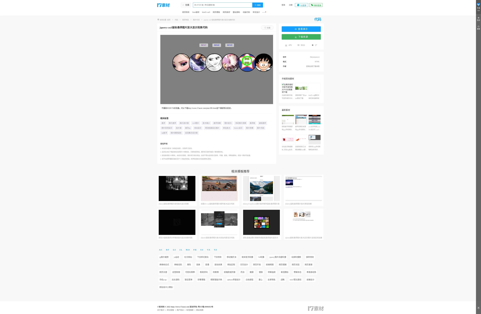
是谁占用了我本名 (313, 66)
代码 (176, 20)
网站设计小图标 (166, 287)
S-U (201, 250)
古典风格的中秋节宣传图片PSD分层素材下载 (287, 97)
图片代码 (196, 20)
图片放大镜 (184, 123)
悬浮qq (188, 128)
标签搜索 (190, 310)
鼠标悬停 (262, 123)
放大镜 (178, 128)
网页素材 (226, 12)
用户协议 (180, 310)
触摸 (252, 272)
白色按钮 (249, 280)
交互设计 (244, 265)
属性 (189, 265)
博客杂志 (297, 272)
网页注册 (163, 272)
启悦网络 (176, 272)
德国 (261, 272)
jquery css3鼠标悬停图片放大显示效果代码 (219, 20)
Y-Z (215, 250)
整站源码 (236, 12)
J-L (180, 250)
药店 (242, 272)
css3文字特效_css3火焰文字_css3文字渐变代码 (314, 128)
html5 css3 (206, 12)
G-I (174, 250)
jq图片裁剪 (164, 257)
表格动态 (178, 265)
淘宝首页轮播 (247, 257)
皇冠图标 (284, 272)
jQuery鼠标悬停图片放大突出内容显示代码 (217, 238)
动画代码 (246, 12)
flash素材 (195, 12)
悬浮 (163, 123)
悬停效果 (217, 123)
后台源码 (175, 280)
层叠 (207, 265)
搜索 (258, 5)
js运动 (176, 257)
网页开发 (257, 265)
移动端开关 (231, 257)
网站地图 (199, 310)
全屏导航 (271, 280)
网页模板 (216, 12)
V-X (208, 250)
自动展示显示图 (191, 133)
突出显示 (197, 128)
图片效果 (249, 128)
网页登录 (308, 265)
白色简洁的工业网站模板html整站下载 (301, 148)
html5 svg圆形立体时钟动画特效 (314, 96)
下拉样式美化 (203, 257)
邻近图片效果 (240, 123)
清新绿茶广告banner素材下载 (301, 96)
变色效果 (218, 265)
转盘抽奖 (272, 272)
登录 (283, 5)
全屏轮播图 (296, 257)
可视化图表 (190, 272)
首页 (168, 20)
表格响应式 (164, 265)
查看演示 (303, 29)
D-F (167, 250)
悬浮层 (252, 123)
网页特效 (185, 12)
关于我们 (160, 310)
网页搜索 (283, 265)
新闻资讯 (204, 272)
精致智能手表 (216, 280)
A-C (160, 250)
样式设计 (256, 12)
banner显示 (238, 128)
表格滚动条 (311, 272)
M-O (188, 250)
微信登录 (316, 5)
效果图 (216, 272)
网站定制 (231, 265)
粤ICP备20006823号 (205, 307)
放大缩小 (206, 123)
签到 (478, 20)
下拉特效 (218, 257)
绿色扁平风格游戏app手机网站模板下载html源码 (287, 128)
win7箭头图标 (295, 280)
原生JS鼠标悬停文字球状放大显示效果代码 (175, 238)
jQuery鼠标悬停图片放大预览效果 (298, 204)
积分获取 (170, 310)
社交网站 (188, 257)
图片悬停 (172, 123)
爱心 (260, 280)
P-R (195, 250)
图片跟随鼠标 (176, 133)
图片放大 (228, 123)
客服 (478, 29)
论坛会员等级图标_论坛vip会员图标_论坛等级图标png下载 (288, 148)
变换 (198, 265)
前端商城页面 (229, 272)
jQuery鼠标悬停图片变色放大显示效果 (174, 204)
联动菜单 (188, 280)
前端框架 (270, 265)
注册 (290, 5)
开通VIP (478, 9)
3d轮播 (261, 257)
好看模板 (201, 280)
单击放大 (226, 128)
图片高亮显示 (167, 128)
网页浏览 (295, 265)
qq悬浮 (164, 133)
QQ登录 (301, 5)
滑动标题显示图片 (212, 128)
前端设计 (310, 280)
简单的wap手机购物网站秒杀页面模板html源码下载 (314, 148)
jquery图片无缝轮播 (277, 257)
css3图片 (195, 123)
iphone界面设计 (234, 280)
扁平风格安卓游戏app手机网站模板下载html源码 (301, 128)
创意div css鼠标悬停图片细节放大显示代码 (217, 204)
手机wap (163, 280)
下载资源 (303, 37)
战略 (282, 280)
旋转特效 (310, 257)
